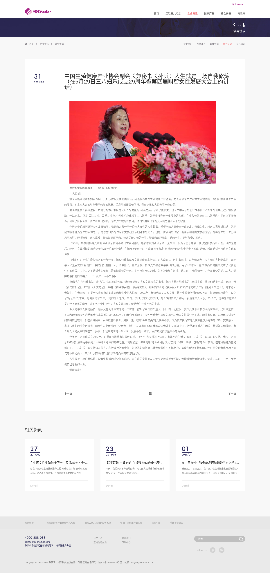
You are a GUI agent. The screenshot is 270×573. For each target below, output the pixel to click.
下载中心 (126, 542)
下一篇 (232, 393)
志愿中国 (156, 523)
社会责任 (226, 13)
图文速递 (201, 44)
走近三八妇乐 (173, 13)
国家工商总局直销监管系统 (97, 523)
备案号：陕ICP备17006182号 (104, 562)
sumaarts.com (147, 562)
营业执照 (124, 562)
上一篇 (68, 393)
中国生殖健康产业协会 (131, 523)
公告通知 (240, 44)
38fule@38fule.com (40, 542)
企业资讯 (192, 13)
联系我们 (126, 538)
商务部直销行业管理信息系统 (60, 523)
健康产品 (209, 13)
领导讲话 (227, 44)
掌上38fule (237, 4)
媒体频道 (214, 44)
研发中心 (97, 538)
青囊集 (241, 13)
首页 (156, 13)
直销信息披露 (100, 542)
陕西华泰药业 (176, 523)
